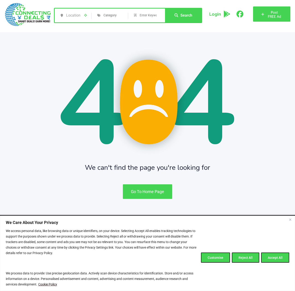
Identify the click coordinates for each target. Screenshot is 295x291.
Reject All (246, 257)
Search (186, 15)
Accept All (275, 257)
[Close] (290, 219)
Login (215, 14)
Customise (215, 257)
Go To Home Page (147, 191)
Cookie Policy (47, 284)
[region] (147, 253)
